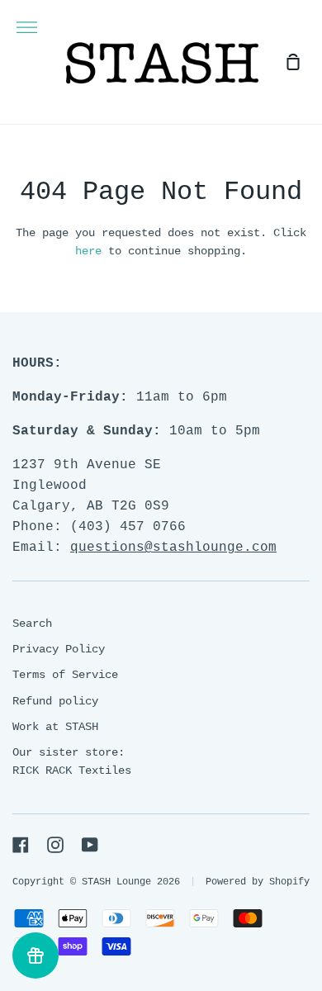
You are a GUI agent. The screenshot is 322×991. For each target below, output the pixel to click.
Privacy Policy (58, 649)
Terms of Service (65, 674)
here (88, 251)
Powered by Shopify (258, 882)
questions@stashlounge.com (173, 547)
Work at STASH (55, 726)
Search (32, 623)
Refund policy (55, 701)
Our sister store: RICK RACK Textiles (71, 761)
